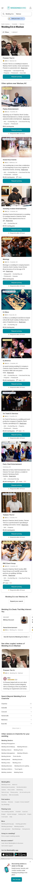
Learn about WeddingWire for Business (12, 843)
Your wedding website (7, 811)
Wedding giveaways (6, 826)
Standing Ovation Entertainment (14, 209)
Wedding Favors (18, 772)
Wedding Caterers (6, 750)
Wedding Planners (22, 747)
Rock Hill (4, 724)
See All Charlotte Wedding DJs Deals (16, 637)
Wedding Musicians (6, 766)
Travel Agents (18, 769)
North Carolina (5, 24)
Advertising (19, 789)
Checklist (18, 811)
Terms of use (5, 792)
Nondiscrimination (22, 787)
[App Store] (7, 856)
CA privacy (4, 795)
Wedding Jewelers (6, 772)
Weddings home (5, 784)
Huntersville (5, 716)
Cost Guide (4, 817)
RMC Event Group (9, 563)
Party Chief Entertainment (12, 464)
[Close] (30, 861)
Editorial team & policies (8, 787)
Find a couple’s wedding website (10, 836)
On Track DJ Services (10, 413)
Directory (3, 802)
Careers (3, 789)
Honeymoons (26, 829)
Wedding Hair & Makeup (8, 747)
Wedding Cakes (5, 762)
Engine (29, 814)
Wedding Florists (18, 750)
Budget (3, 814)
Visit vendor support (7, 846)
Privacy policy (14, 792)
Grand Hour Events (9, 160)
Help (11, 817)
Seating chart (22, 814)
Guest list (25, 811)
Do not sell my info (25, 792)
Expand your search (16, 601)
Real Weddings (16, 829)
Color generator (5, 829)
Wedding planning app (7, 824)
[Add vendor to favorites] (29, 38)
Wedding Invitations (6, 769)
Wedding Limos (17, 762)
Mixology (6, 259)
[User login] (30, 8)
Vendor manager (12, 814)
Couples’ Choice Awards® (22, 802)
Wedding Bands (5, 759)
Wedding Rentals (6, 756)
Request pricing (16, 77)
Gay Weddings (5, 804)
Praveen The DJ (8, 58)
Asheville (4, 708)
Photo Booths (17, 756)
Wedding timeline (19, 826)
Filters (7, 32)
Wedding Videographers (8, 753)
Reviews (10, 802)
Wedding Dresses (17, 759)
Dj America (7, 361)
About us (14, 784)
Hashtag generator (21, 824)
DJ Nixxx (6, 312)
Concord (4, 712)
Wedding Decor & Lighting (21, 766)
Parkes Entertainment (10, 109)
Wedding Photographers (8, 743)
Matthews (4, 720)
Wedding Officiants (22, 753)
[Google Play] (20, 856)
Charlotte (15, 24)
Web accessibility (14, 795)
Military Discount (8, 620)
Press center (11, 789)
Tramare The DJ (8, 515)
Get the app (16, 879)
